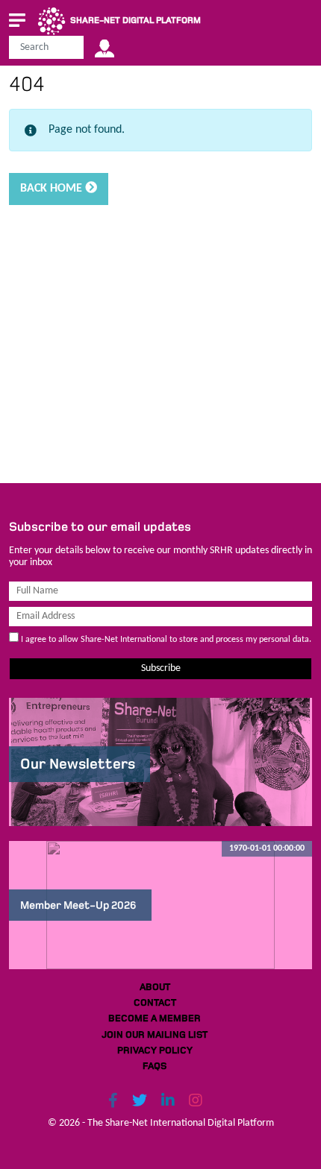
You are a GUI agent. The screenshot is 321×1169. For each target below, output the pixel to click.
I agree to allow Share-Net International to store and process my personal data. (165, 639)
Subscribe (161, 668)
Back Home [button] (52, 189)
